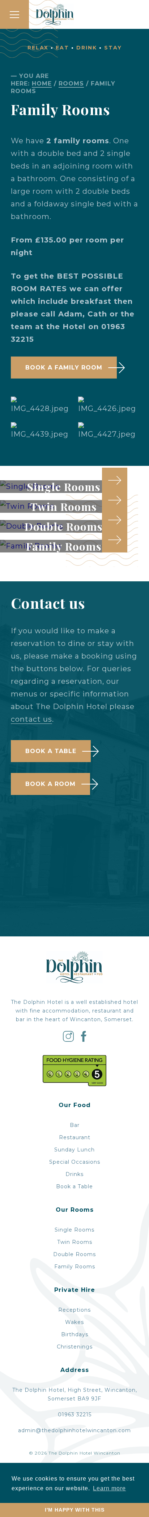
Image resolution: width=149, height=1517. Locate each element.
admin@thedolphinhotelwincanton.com (74, 1430)
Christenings (75, 1346)
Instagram (68, 1036)
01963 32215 (74, 1414)
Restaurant (74, 1137)
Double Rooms (74, 1254)
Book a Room (50, 784)
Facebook (83, 1036)
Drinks (74, 1174)
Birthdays (74, 1334)
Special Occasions (74, 1162)
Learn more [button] (109, 1488)
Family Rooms (74, 1266)
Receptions (74, 1310)
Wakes (74, 1322)
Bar (75, 1125)
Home (42, 83)
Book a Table (50, 751)
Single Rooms (74, 1230)
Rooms (71, 83)
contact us (31, 719)
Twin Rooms (74, 1242)
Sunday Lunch (74, 1149)
